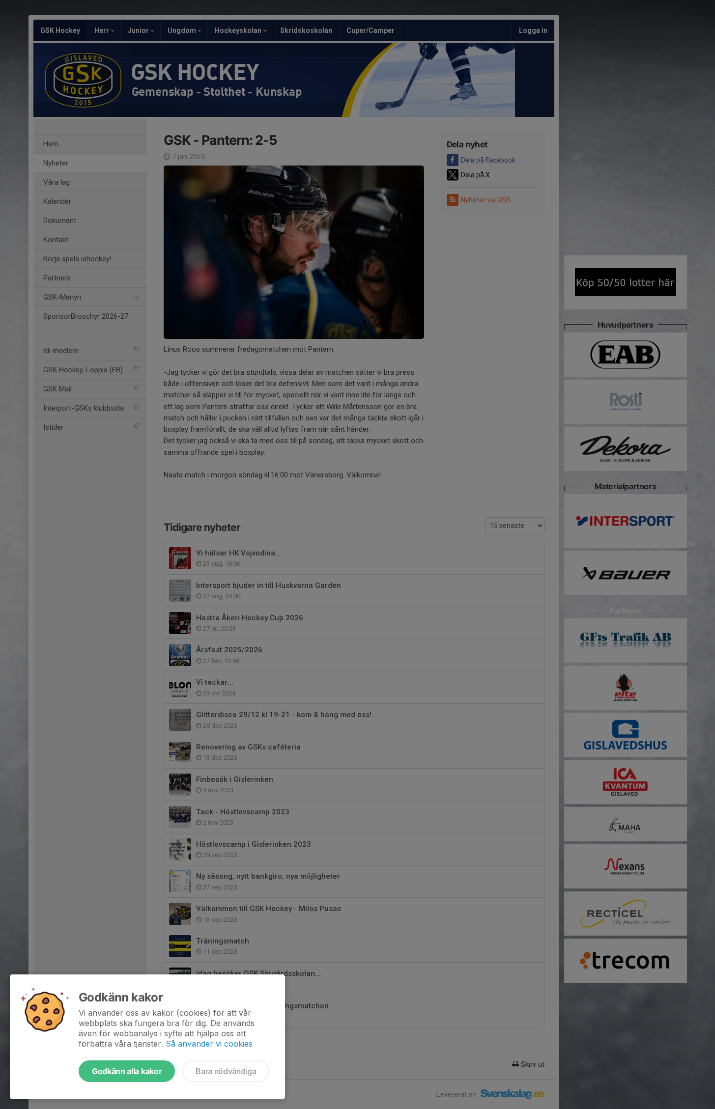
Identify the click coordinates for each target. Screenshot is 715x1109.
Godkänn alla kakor (127, 1071)
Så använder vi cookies (209, 1044)
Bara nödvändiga (226, 1071)
